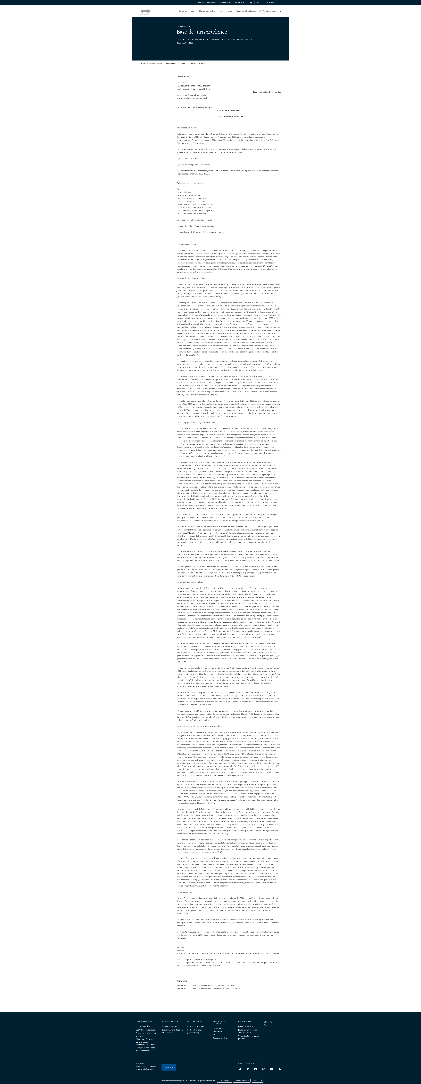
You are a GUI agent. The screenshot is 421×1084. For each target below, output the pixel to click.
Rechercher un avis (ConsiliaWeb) (195, 1031)
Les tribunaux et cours (145, 1030)
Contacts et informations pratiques (248, 1037)
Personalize (257, 1081)
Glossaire (268, 1022)
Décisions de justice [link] (155, 63)
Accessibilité (271, 2)
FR (258, 2)
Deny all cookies (242, 1081)
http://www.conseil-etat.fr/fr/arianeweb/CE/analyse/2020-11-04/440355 (207, 985)
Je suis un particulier (246, 1026)
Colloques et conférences (218, 1030)
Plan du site (269, 1025)
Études (216, 1034)
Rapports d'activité (220, 1038)
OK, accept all (225, 1081)
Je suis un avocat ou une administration (248, 1031)
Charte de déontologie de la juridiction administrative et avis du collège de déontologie (146, 1043)
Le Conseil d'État (143, 1026)
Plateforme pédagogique (206, 2)
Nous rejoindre (142, 1050)
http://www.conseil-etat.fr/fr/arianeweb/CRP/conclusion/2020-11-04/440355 (209, 988)
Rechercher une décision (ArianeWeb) (193, 63)
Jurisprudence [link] (171, 63)
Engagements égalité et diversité (146, 1034)
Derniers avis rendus (196, 1026)
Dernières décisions (169, 1026)
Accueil (143, 63)
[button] (187, 11)
